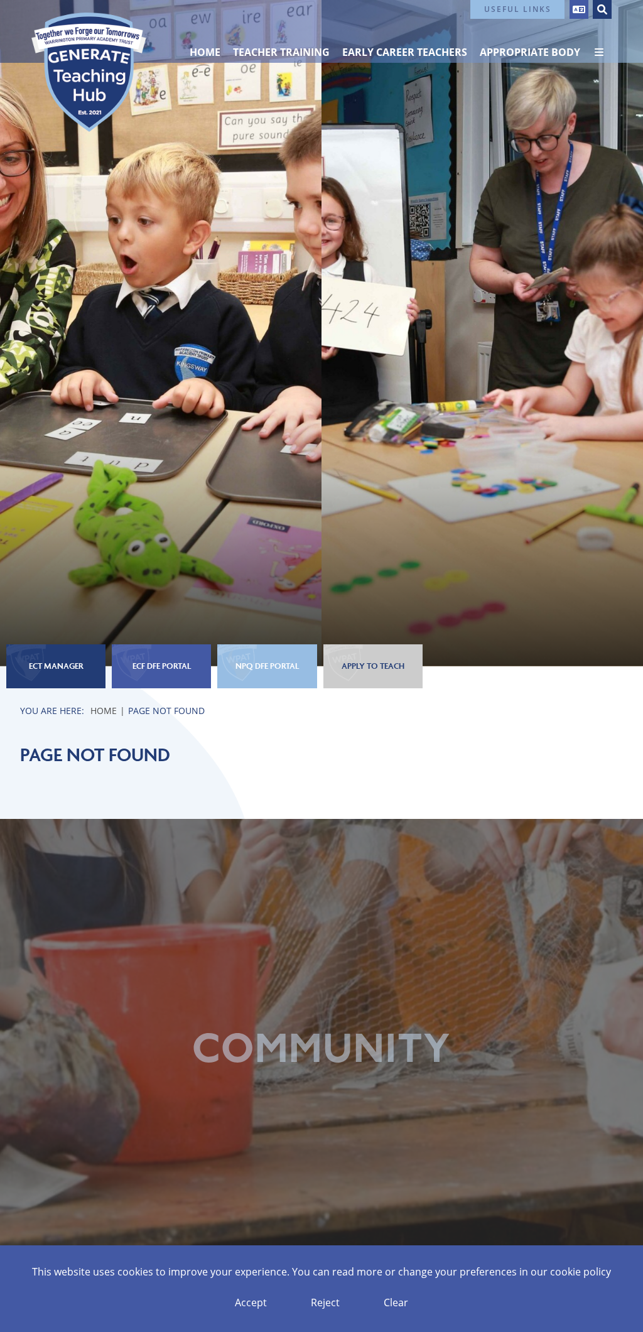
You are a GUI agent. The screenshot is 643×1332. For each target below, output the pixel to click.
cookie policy (580, 1272)
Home (103, 711)
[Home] (88, 72)
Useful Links (517, 9)
